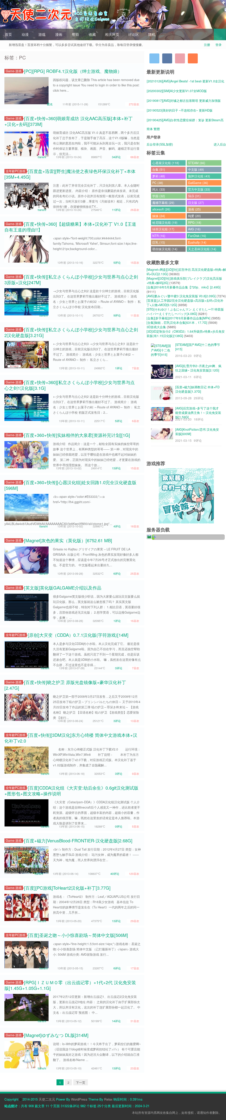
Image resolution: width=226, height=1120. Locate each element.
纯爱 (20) (194, 216)
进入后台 (220, 144)
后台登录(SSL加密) (160, 144)
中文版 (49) (196, 169)
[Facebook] (167, 58)
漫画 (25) (194, 209)
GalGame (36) (198, 182)
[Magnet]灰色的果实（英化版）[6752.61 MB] (68, 540)
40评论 (114, 874)
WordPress (79, 1099)
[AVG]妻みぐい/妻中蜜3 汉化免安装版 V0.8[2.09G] (181, 296)
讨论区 (133, 34)
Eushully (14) (197, 242)
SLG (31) (194, 196)
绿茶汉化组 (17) (163, 229)
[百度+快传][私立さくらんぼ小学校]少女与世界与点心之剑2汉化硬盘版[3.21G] (71, 332)
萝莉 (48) (158, 176)
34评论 (116, 157)
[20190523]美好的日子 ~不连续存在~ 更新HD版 (180, 110)
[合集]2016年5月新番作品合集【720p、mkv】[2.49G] (183, 287)
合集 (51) (158, 169)
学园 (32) (158, 196)
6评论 (117, 573)
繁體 (157, 129)
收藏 (92, 34)
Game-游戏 (14, 71)
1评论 (118, 368)
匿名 (50, 104)
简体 (150, 129)
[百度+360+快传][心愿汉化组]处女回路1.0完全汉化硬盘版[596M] (70, 485)
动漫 (25, 34)
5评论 (117, 262)
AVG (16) (194, 229)
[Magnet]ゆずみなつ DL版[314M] (56, 1035)
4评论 (117, 526)
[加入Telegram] (154, 58)
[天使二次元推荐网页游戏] (186, 495)
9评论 (117, 315)
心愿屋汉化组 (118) (165, 163)
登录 (218, 44)
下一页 (80, 1082)
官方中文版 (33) (199, 189)
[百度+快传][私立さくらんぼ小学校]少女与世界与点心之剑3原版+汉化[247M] (71, 279)
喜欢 (134, 104)
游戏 (41, 34)
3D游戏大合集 (156, 327)
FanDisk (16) (197, 235)
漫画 (58, 34)
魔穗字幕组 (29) (163, 202)
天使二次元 (47, 1099)
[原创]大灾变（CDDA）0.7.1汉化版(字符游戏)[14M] (78, 635)
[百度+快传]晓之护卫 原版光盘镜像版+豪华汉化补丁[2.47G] (65, 685)
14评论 (116, 1021)
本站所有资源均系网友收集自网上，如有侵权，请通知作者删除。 (177, 1112)
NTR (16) (158, 235)
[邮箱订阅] (180, 58)
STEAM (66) (196, 163)
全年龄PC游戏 (15, 171)
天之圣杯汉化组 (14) (202, 249)
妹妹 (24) (158, 216)
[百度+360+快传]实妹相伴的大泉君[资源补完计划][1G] (77, 435)
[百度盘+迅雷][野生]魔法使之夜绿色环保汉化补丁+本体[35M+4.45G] (70, 174)
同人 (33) (158, 189)
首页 (8, 34)
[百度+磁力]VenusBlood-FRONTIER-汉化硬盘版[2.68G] (78, 840)
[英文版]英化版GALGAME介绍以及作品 (62, 587)
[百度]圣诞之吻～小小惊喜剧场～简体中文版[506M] (78, 935)
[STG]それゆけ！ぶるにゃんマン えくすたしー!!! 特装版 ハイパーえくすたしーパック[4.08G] (185, 311)
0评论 (118, 826)
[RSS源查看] (193, 58)
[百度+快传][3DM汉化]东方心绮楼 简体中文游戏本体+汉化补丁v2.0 (70, 738)
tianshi (42, 157)
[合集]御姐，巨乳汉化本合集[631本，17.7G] (177, 322)
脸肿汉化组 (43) (199, 176)
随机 (151, 34)
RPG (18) (194, 222)
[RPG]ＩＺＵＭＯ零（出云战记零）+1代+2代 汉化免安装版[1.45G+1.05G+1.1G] (70, 985)
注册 (207, 44)
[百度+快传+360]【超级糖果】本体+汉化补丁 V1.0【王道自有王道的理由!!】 (70, 227)
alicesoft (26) (161, 209)
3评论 (118, 668)
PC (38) (157, 182)
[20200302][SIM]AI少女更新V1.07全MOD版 (177, 91)
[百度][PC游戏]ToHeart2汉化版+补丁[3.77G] (67, 888)
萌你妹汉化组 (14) (164, 249)
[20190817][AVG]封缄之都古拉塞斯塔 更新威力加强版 (184, 100)
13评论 (116, 468)
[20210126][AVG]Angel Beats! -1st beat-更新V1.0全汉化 (185, 81)
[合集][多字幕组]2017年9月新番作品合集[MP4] (178, 318)
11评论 (116, 210)
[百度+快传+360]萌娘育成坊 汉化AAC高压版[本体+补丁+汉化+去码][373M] (68, 121)
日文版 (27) (196, 202)
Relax (108, 1099)
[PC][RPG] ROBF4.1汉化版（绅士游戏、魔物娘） (73, 71)
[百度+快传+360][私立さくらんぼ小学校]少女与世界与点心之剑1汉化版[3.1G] (69, 385)
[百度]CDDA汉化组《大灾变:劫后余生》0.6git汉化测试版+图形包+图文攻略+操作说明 (71, 791)
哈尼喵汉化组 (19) (164, 222)
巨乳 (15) (158, 242)
